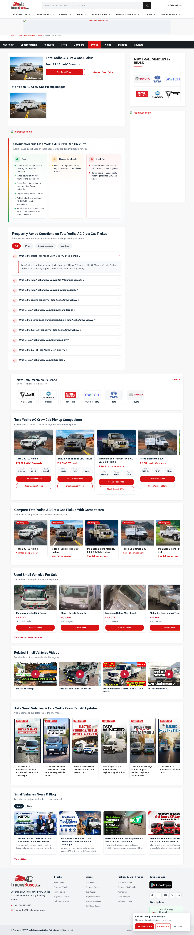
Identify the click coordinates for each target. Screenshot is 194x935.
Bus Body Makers (93, 901)
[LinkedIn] (179, 895)
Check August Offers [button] (34, 486)
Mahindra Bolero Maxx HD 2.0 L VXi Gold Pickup (123, 690)
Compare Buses (93, 887)
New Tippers (59, 892)
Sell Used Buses (93, 906)
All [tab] (16, 246)
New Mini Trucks (125, 882)
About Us (131, 930)
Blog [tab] (29, 806)
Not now (178, 926)
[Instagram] (172, 895)
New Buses (90, 882)
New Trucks (59, 882)
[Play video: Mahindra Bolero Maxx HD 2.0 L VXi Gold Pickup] (124, 674)
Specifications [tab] (45, 246)
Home (13, 36)
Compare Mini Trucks (127, 887)
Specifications (28, 44)
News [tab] (19, 806)
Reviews (138, 44)
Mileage (122, 44)
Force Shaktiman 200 (152, 458)
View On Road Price (103, 72)
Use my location (144, 926)
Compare (79, 44)
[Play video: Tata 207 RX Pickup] (35, 674)
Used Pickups (124, 896)
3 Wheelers (122, 892)
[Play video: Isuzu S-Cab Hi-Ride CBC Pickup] (80, 674)
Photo (94, 44)
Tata (40, 36)
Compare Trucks (61, 887)
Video (108, 44)
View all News (22, 859)
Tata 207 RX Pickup (27, 458)
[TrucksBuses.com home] (20, 5)
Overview (8, 44)
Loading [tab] (64, 246)
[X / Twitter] (152, 895)
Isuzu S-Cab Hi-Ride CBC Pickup (74, 458)
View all (177, 379)
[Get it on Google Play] (160, 885)
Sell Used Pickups (126, 901)
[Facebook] (159, 895)
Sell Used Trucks (61, 901)
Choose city (163, 926)
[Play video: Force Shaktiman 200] (169, 674)
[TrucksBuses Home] (26, 881)
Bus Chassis (91, 892)
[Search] (147, 5)
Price (64, 44)
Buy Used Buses (93, 896)
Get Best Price (64, 72)
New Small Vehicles (27, 36)
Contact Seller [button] (35, 627)
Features (49, 44)
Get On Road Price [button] (34, 479)
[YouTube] (165, 895)
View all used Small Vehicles (29, 637)
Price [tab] (27, 246)
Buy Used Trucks (61, 896)
